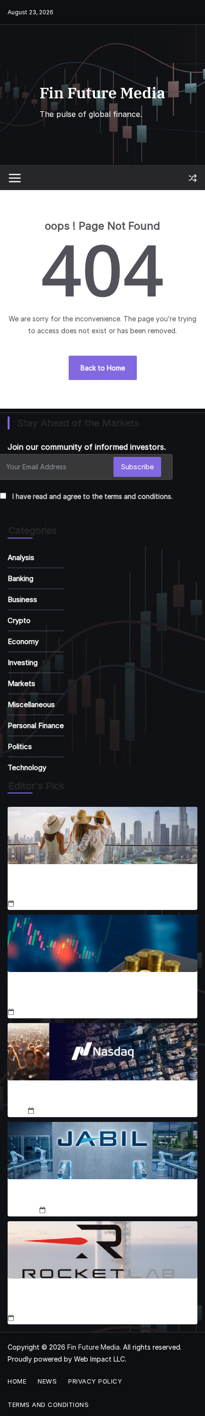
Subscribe (137, 466)
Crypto (19, 620)
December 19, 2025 (78, 1210)
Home (17, 1381)
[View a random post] (192, 178)
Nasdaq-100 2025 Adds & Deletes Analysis (102, 1096)
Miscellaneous (31, 704)
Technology (27, 767)
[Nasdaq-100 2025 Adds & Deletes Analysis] (102, 1051)
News (47, 1381)
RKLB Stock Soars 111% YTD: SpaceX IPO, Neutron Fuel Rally (98, 1299)
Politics (20, 746)
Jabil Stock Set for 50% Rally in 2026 (102, 1195)
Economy (23, 641)
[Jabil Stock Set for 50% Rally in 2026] (102, 1150)
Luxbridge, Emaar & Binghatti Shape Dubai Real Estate (93, 885)
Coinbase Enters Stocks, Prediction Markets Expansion (86, 993)
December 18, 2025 (47, 904)
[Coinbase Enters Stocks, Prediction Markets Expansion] (102, 943)
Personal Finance (36, 725)
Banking (20, 578)
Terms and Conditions (48, 1404)
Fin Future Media (102, 93)
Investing (23, 662)
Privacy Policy (95, 1381)
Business (22, 599)
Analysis (21, 557)
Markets (21, 683)
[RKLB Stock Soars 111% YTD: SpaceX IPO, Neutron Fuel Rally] (102, 1250)
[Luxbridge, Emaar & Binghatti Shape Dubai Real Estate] (102, 835)
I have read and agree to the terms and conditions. (92, 496)
